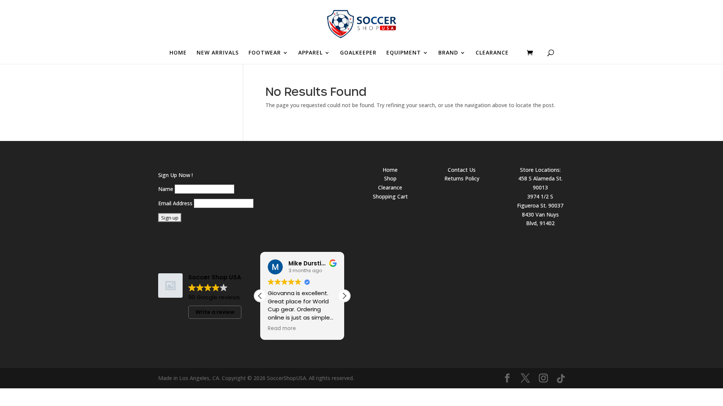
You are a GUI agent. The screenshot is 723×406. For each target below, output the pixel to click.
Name (165, 188)
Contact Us (462, 169)
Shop (390, 178)
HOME (178, 53)
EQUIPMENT (403, 53)
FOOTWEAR (265, 53)
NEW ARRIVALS (218, 53)
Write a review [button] (215, 312)
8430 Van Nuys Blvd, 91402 (540, 219)
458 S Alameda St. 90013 (540, 183)
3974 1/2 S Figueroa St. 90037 (540, 201)
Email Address (175, 203)
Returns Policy (461, 178)
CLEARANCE (492, 53)
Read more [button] (282, 328)
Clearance (390, 187)
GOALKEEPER (358, 53)
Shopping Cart (390, 196)
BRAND (448, 53)
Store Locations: (540, 169)
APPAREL (310, 53)
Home (390, 169)
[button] (344, 295)
